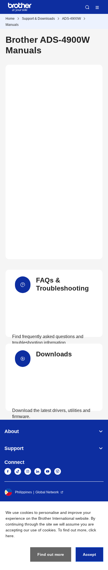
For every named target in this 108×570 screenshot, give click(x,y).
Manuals (12, 25)
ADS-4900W (71, 19)
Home (10, 19)
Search (87, 7)
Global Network (47, 492)
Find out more (50, 554)
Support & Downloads (38, 19)
